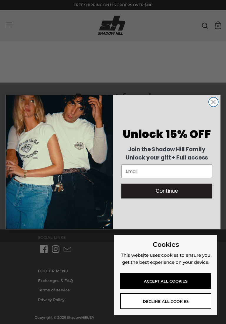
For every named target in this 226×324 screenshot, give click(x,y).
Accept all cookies (165, 281)
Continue (167, 190)
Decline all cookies (166, 301)
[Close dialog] (213, 102)
